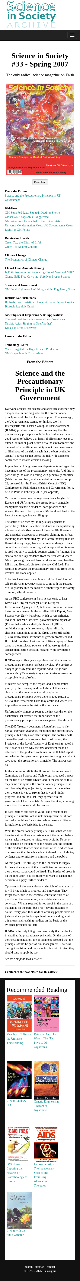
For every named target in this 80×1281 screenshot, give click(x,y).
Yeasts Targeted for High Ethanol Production (32, 349)
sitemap (39, 1266)
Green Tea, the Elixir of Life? (23, 242)
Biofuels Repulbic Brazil (20, 306)
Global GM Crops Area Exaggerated (27, 217)
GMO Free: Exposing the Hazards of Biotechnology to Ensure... (17, 1173)
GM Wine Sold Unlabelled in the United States (33, 221)
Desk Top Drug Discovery (20, 327)
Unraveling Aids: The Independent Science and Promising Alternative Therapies (44, 1175)
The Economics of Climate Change (26, 259)
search (29, 1266)
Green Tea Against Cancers (21, 246)
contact (51, 1266)
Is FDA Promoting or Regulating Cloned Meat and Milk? (39, 272)
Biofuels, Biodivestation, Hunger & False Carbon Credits (39, 302)
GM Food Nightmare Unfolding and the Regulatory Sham (40, 289)
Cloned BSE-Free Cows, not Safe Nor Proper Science (37, 276)
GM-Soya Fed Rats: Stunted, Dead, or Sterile (32, 212)
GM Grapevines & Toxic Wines (24, 353)
